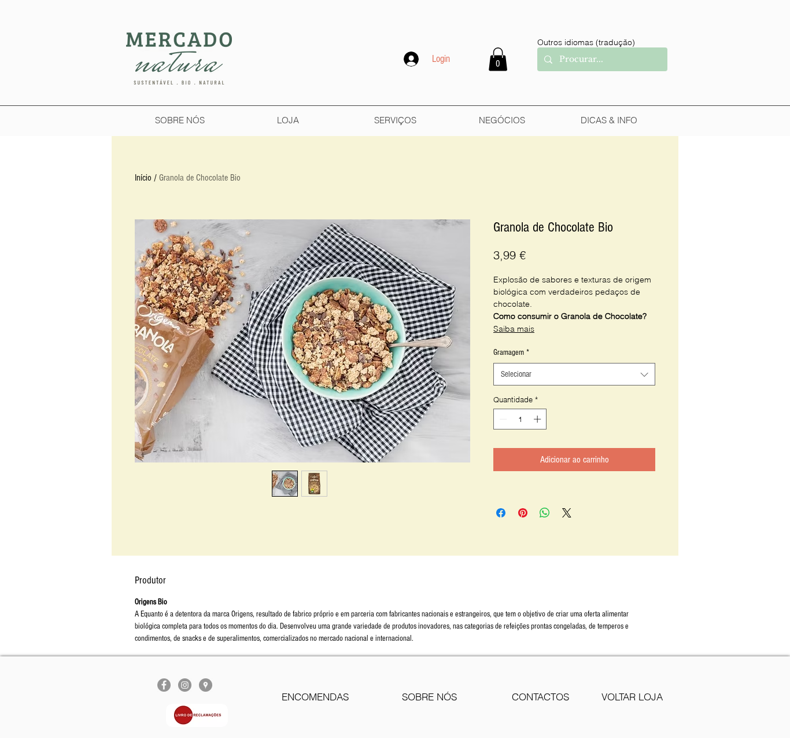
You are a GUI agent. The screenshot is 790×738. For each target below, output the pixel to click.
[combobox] (574, 374)
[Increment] (538, 419)
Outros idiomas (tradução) (586, 42)
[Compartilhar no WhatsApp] (545, 513)
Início (143, 177)
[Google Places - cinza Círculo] (205, 685)
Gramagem (511, 352)
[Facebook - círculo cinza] (164, 685)
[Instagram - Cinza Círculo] (184, 685)
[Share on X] (567, 513)
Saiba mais (513, 329)
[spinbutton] (520, 419)
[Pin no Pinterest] (523, 513)
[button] (498, 59)
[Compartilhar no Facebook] (501, 513)
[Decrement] (502, 419)
